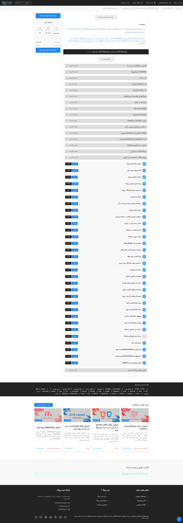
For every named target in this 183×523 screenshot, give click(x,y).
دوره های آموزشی (163, 3)
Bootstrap (118, 39)
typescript (104, 394)
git (89, 394)
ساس (57, 394)
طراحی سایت (98, 39)
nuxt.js (130, 394)
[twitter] (45, 517)
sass (137, 394)
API (146, 391)
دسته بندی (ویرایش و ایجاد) (106, 17)
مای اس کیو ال (110, 41)
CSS (137, 39)
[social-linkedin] (50, 517)
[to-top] (179, 519)
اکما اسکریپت (66, 389)
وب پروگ (176, 3)
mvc (66, 391)
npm (100, 391)
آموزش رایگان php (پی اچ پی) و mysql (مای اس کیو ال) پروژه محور (140, 8)
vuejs (124, 391)
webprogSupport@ (61, 503)
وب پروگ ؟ (123, 3)
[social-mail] (41, 517)
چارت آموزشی (149, 3)
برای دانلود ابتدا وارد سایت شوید (48, 16)
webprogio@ (63, 506)
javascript (45, 391)
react (83, 394)
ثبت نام (18, 3)
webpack (116, 391)
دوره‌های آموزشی (141, 496)
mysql (79, 39)
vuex (140, 391)
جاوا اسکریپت (78, 389)
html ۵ (122, 41)
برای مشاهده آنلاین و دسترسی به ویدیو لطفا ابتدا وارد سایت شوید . (106, 52)
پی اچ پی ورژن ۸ (87, 41)
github (95, 394)
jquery (53, 391)
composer (74, 391)
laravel (84, 391)
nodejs (107, 391)
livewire (132, 391)
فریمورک (99, 389)
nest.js (121, 394)
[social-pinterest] (55, 517)
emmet (92, 391)
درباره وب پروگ (101, 496)
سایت (126, 474)
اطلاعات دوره (48, 22)
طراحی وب (127, 39)
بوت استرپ (108, 39)
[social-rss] (36, 517)
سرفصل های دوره (106, 59)
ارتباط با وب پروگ (101, 501)
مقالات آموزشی (136, 3)
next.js (113, 394)
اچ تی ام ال (134, 41)
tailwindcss (74, 394)
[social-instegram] (60, 517)
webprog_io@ (63, 509)
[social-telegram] (65, 517)
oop (60, 391)
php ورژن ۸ (99, 41)
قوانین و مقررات (101, 505)
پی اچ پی (89, 39)
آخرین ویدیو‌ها (141, 501)
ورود (26, 3)
